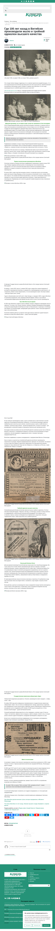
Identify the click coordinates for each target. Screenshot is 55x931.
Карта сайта (33, 879)
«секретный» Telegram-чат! (11, 809)
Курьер (12, 40)
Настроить (28, 925)
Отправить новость (34, 878)
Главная (6, 21)
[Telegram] (16, 815)
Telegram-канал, (40, 808)
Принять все (46, 925)
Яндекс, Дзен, (22, 808)
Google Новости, (30, 808)
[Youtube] (36, 815)
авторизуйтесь (47, 841)
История (18, 47)
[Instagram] (41, 815)
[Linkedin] (46, 815)
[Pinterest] (6, 817)
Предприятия (13, 823)
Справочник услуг (34, 874)
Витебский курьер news (11, 90)
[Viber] (21, 815)
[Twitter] (11, 817)
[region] (37, 919)
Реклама (32, 881)
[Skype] (31, 815)
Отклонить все (37, 925)
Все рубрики (13, 21)
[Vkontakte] (6, 815)
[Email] (26, 815)
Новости (32, 873)
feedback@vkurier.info (19, 887)
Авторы (13, 47)
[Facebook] (11, 815)
